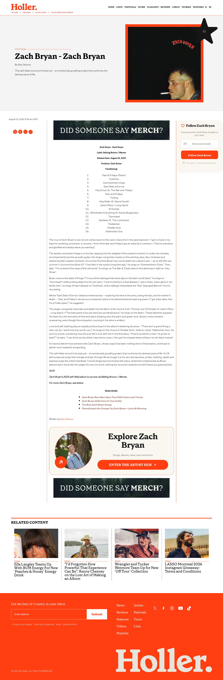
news (111, 7)
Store (141, 7)
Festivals (140, 612)
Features (123, 619)
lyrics (176, 7)
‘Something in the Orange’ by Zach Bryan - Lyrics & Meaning (114, 408)
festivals (130, 7)
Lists (137, 626)
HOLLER (15, 12)
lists (119, 7)
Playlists (123, 633)
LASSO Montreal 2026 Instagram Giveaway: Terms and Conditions (183, 567)
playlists (152, 7)
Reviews (122, 612)
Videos (121, 626)
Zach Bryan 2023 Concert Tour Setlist (102, 400)
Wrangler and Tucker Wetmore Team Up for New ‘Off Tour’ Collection (136, 567)
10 (204, 31)
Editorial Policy (70, 624)
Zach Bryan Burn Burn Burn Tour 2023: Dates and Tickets (112, 397)
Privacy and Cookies (22, 624)
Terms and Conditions (43, 624)
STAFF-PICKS (40, 12)
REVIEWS (27, 12)
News (121, 605)
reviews (165, 7)
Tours (138, 619)
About (59, 624)
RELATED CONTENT (29, 522)
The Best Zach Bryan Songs (97, 404)
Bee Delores (24, 64)
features (198, 7)
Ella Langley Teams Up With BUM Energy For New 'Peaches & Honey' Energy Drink (36, 570)
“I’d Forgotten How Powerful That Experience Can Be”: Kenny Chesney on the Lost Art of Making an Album (86, 571)
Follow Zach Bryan (199, 155)
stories (186, 7)
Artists (138, 605)
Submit (96, 614)
